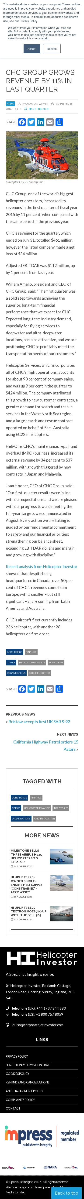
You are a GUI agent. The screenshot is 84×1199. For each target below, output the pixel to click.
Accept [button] (32, 49)
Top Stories (56, 662)
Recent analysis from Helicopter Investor (41, 566)
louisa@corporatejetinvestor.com (37, 1025)
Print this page (38, 108)
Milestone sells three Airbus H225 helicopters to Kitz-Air (26, 856)
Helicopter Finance (32, 662)
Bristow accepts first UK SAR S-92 (39, 721)
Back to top (66, 1193)
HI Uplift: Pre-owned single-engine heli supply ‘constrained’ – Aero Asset (26, 884)
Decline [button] (52, 49)
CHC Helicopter (39, 673)
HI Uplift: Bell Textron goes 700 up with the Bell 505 (28, 911)
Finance (31, 652)
